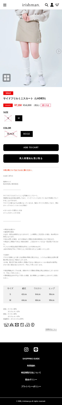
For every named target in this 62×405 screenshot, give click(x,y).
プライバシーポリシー (31, 386)
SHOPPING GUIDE (31, 359)
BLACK (10, 134)
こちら (19, 170)
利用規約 (31, 366)
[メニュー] (5, 5)
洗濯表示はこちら (51, 329)
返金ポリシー (31, 379)
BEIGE (26, 134)
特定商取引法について (31, 372)
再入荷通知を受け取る (30, 158)
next (58, 51)
